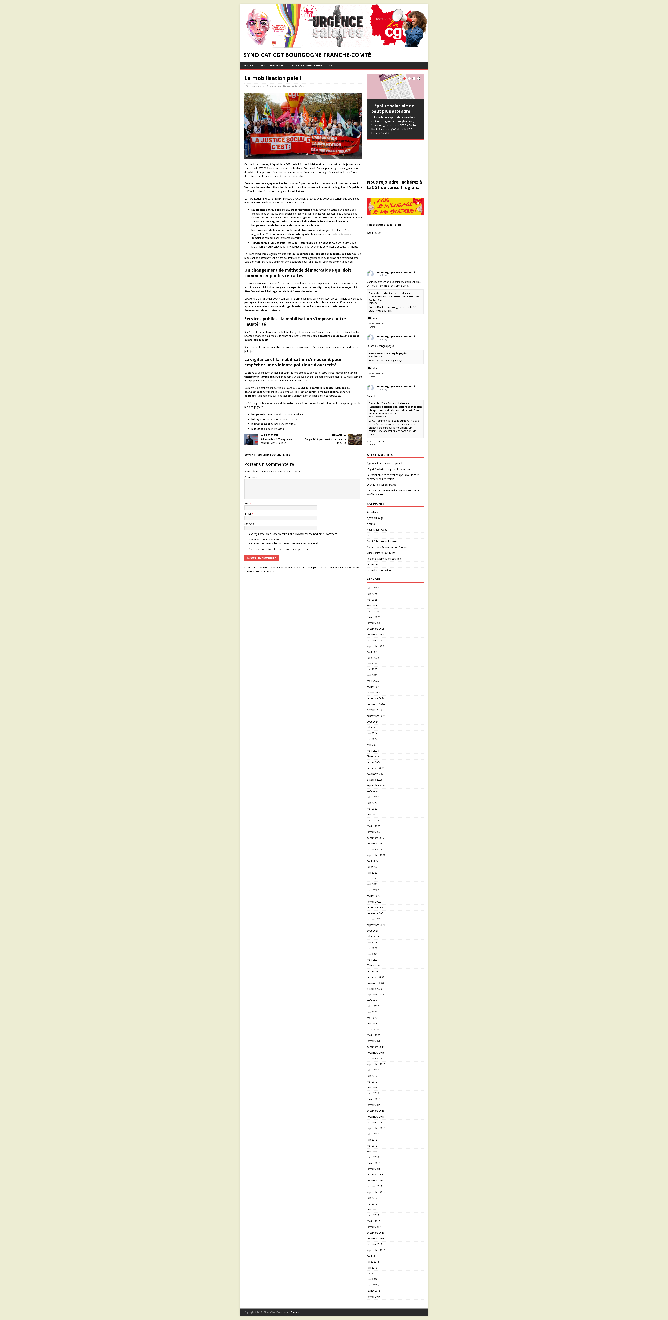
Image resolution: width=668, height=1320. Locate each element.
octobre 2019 (374, 1058)
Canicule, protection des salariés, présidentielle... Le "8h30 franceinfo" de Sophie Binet (394, 296)
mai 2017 (372, 1203)
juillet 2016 (373, 1261)
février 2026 (373, 617)
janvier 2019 (374, 1105)
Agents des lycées (377, 529)
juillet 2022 (373, 866)
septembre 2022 (376, 855)
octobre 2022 (374, 849)
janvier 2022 (374, 901)
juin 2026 (372, 593)
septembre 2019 (376, 1064)
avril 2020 (372, 1023)
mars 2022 (373, 890)
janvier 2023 (374, 832)
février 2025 (373, 686)
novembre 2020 (376, 983)
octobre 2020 (374, 988)
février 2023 (373, 826)
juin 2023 (372, 802)
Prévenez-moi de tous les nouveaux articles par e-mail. (279, 549)
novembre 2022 (376, 843)
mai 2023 (372, 808)
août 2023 (372, 791)
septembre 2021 (376, 925)
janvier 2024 (374, 762)
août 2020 (372, 1000)
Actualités (292, 86)
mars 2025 (373, 681)
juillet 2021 (373, 936)
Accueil (249, 65)
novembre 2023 (376, 774)
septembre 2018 (376, 1128)
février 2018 (373, 1163)
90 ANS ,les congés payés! (381, 484)
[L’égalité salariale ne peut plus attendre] (395, 86)
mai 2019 (372, 1081)
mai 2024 (372, 739)
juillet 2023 (373, 797)
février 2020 (373, 1035)
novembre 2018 (376, 1116)
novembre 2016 (376, 1238)
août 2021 (372, 930)
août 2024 (372, 721)
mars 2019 (373, 1093)
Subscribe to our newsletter (264, 539)
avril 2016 (372, 1279)
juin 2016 (372, 1267)
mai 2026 (372, 599)
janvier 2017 (374, 1227)
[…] (392, 133)
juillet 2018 (373, 1134)
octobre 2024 (374, 710)
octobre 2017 (374, 1186)
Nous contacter (272, 65)
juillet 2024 (373, 727)
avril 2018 (372, 1151)
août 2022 (372, 861)
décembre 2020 (375, 977)
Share (372, 326)
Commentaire (252, 477)
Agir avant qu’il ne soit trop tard (384, 463)
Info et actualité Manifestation (384, 558)
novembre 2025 (376, 634)
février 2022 (373, 896)
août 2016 (372, 1256)
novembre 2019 (376, 1052)
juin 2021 (372, 942)
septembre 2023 (376, 785)
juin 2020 (372, 1012)
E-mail (248, 513)
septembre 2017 (376, 1192)
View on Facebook (375, 323)
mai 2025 (372, 669)
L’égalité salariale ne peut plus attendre (389, 469)
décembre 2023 (375, 768)
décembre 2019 (375, 1046)
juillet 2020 (373, 1006)
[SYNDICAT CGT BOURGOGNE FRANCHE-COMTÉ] (334, 45)
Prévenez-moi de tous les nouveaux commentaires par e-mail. (284, 543)
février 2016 (373, 1290)
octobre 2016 (374, 1244)
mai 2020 (372, 1017)
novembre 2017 (376, 1180)
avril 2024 (372, 745)
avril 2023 (372, 814)
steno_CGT (275, 86)
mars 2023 (373, 820)
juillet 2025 (373, 657)
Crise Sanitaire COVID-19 (381, 553)
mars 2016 (373, 1285)
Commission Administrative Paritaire (387, 547)
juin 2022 (372, 872)
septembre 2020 (376, 994)
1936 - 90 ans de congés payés (388, 353)
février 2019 (373, 1099)
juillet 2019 (373, 1070)
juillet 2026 (373, 588)
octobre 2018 (374, 1122)
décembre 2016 (375, 1232)
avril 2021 (372, 954)
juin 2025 (372, 663)
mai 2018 (372, 1145)
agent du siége (375, 518)
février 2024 (373, 756)
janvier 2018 (374, 1168)
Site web (249, 523)
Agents (371, 523)
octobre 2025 (374, 640)
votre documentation (306, 65)
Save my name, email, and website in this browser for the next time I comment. (292, 534)
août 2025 (372, 651)
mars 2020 (373, 1029)
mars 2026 (373, 611)
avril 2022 (372, 884)
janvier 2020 (374, 1041)
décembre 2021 (375, 907)
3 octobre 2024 (257, 86)
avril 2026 (372, 605)
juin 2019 (372, 1076)
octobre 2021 (374, 919)
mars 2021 (373, 959)
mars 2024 (373, 750)
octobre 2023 (374, 779)
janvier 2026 (374, 622)
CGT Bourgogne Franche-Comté (395, 272)
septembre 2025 (376, 646)
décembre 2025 (375, 628)
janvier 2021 (374, 971)
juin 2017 (372, 1197)
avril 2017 (372, 1209)
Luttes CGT (373, 564)
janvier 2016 (374, 1296)
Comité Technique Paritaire (382, 541)
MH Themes (293, 1312)
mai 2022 (372, 878)
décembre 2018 (375, 1110)
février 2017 (373, 1221)
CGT (331, 65)
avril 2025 (372, 675)
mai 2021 (372, 948)
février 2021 (373, 965)
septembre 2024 (376, 715)
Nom (247, 503)
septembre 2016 (376, 1250)
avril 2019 (372, 1087)
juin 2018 (372, 1139)
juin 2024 (372, 733)
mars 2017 (373, 1215)
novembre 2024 (376, 704)
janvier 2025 (374, 692)
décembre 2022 (375, 837)
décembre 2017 (375, 1174)
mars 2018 (373, 1157)
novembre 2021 (376, 913)
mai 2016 (372, 1273)
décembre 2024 (375, 698)
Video (376, 318)
